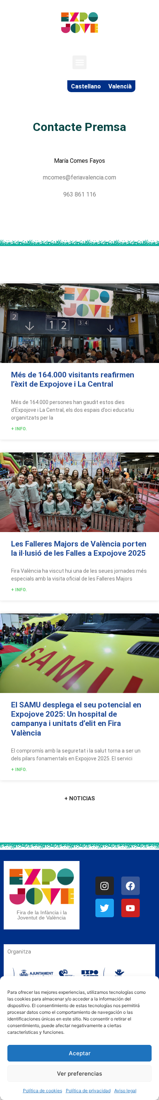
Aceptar (80, 1053)
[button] (79, 62)
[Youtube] (130, 908)
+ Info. (19, 428)
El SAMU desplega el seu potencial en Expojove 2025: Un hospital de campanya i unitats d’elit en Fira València (76, 718)
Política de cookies (42, 1090)
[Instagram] (104, 886)
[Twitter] (104, 908)
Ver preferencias (79, 1073)
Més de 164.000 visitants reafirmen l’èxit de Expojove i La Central (72, 379)
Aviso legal (125, 1090)
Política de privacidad (88, 1090)
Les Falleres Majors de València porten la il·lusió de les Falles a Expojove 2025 (78, 548)
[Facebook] (130, 886)
